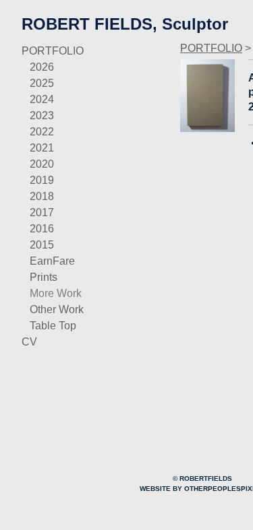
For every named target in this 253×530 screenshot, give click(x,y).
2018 (42, 196)
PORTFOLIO (53, 51)
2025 (42, 83)
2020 (42, 164)
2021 (42, 148)
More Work (56, 293)
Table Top (53, 325)
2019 (42, 180)
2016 (42, 228)
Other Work (57, 309)
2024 (42, 99)
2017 (42, 212)
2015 (42, 245)
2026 (42, 67)
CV (29, 341)
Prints (43, 277)
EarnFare (52, 261)
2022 (42, 131)
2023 (42, 115)
